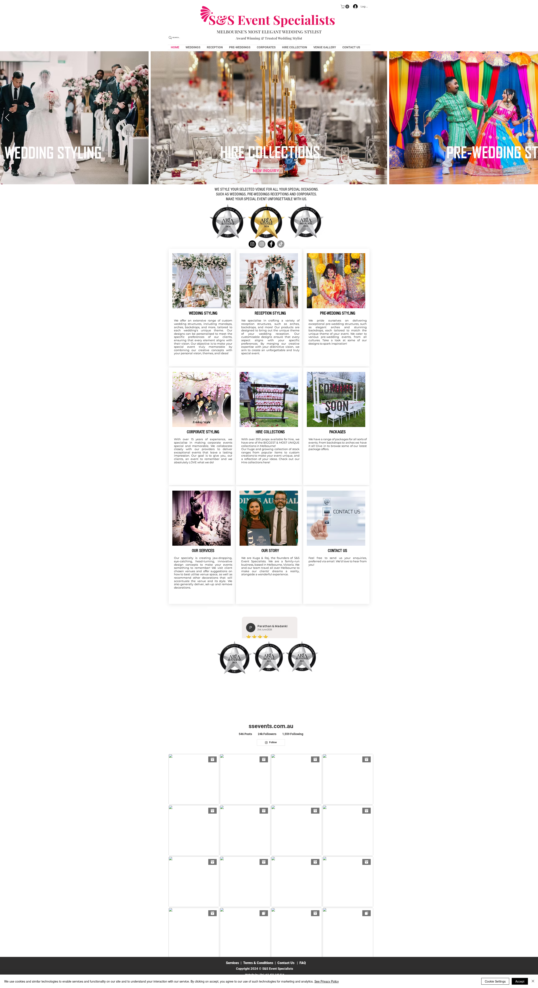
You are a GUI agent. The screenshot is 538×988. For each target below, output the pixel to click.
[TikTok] (280, 244)
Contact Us (285, 963)
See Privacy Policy (326, 981)
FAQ (302, 963)
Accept (519, 981)
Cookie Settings (495, 981)
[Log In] (354, 6)
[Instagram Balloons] (261, 244)
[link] (345, 6)
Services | (234, 963)
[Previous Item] (7, 118)
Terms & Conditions (258, 963)
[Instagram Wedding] (252, 244)
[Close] (532, 981)
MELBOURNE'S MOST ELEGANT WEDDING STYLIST (269, 31)
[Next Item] (530, 118)
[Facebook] (271, 244)
